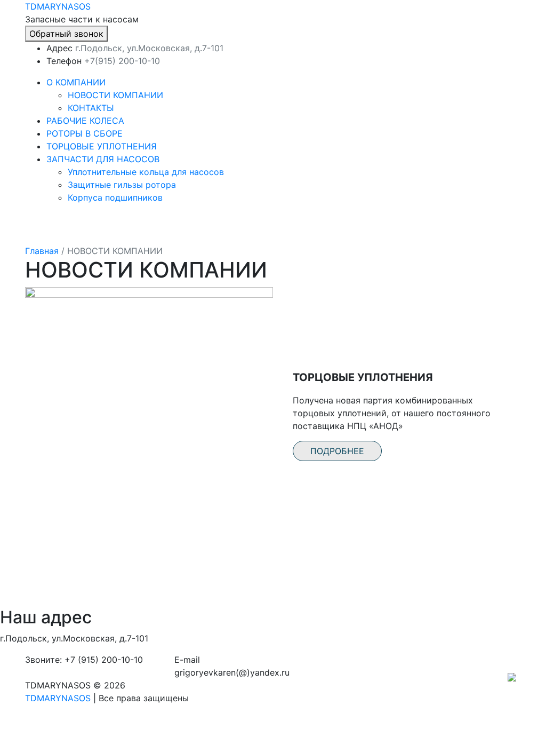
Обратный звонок (66, 33)
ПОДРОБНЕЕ (337, 451)
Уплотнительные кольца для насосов (146, 172)
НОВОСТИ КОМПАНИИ (115, 95)
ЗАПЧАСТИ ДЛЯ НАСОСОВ (102, 159)
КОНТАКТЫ (91, 107)
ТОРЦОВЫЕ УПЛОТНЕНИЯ (101, 146)
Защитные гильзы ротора (122, 184)
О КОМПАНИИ (76, 82)
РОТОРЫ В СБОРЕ (84, 133)
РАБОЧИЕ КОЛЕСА (85, 120)
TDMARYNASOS (58, 6)
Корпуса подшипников (115, 197)
